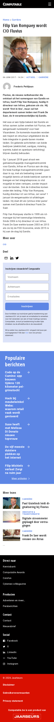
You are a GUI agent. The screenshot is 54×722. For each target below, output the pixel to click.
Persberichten (10, 606)
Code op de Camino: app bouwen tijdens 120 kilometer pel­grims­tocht (14, 381)
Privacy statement (13, 701)
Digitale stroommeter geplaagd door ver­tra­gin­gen (35, 521)
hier (26, 333)
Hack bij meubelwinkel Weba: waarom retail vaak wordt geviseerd (14, 407)
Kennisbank (9, 566)
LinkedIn (11, 652)
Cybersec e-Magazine (14, 584)
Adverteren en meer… (14, 600)
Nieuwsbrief (9, 626)
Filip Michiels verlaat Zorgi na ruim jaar (14, 469)
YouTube (12, 658)
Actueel (31, 77)
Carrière (16, 19)
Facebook (12, 640)
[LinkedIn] (11, 258)
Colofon (7, 578)
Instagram (12, 663)
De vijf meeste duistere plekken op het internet (14, 452)
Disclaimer (9, 684)
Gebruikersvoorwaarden (16, 692)
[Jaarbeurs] (27, 715)
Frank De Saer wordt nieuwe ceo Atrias (34, 537)
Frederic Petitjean (23, 86)
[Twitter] (17, 258)
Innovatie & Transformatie (31, 513)
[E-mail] (6, 258)
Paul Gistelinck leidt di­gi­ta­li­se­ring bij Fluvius (36, 505)
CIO (4, 244)
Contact (7, 620)
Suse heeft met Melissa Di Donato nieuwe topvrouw (13, 431)
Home (6, 19)
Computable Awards (14, 572)
